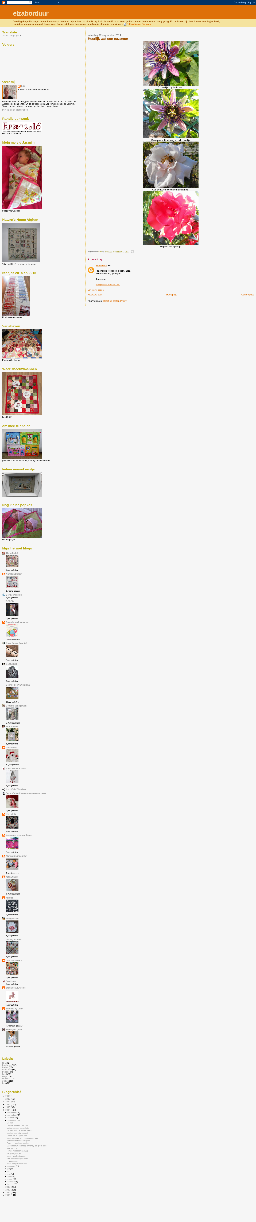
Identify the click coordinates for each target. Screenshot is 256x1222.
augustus (11, 1166)
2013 (8, 1187)
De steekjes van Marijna (18, 685)
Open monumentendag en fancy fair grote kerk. (27, 1146)
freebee (6, 1072)
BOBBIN (10, 601)
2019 (8, 1096)
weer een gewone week (17, 1164)
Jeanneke (101, 265)
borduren (6, 1065)
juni (9, 1171)
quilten (5, 1081)
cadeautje (7, 1069)
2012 (8, 1190)
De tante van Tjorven (16, 706)
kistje (4, 1076)
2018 (8, 1099)
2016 (8, 1104)
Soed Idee (11, 981)
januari (10, 1184)
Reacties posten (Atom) (115, 301)
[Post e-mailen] (132, 251)
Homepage (171, 294)
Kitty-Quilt (11, 814)
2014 (8, 1110)
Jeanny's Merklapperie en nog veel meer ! (26, 793)
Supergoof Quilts (14, 1029)
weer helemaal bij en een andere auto (22, 1138)
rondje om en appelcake (17, 1135)
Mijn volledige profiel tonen (15, 110)
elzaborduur (30, 13)
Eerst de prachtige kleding (18, 1143)
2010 (8, 1195)
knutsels (6, 1078)
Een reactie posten (96, 290)
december (12, 1112)
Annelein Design (14, 574)
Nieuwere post (95, 294)
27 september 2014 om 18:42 (108, 285)
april (9, 1176)
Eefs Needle (12, 726)
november (12, 1115)
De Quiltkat (11, 664)
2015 (8, 1107)
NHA (4, 1063)
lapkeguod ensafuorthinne (19, 835)
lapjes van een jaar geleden (18, 1128)
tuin (4, 1083)
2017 (8, 1101)
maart (10, 1179)
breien (5, 1067)
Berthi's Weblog (14, 595)
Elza (23, 86)
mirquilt (9, 898)
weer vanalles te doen (16, 1156)
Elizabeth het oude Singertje (18, 1141)
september (12, 1120)
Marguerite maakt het (16, 856)
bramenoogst (12, 1161)
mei (9, 1174)
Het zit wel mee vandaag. (17, 1151)
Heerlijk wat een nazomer (17, 1125)
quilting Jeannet (14, 939)
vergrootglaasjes (14, 1153)
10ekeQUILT (12, 553)
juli (8, 1169)
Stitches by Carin (14, 1009)
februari (10, 1182)
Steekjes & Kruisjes (16, 988)
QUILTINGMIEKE (14, 960)
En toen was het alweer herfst (19, 1130)
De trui (10, 1123)
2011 (8, 1192)
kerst (4, 1074)
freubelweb (11, 747)
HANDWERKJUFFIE (16, 768)
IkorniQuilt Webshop (16, 789)
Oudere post (247, 294)
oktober (10, 1118)
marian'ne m (12, 877)
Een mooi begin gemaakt (17, 1158)
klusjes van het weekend (17, 1133)
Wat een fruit (12, 1148)
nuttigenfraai (12, 919)
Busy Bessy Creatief (16, 643)
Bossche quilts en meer (17, 622)
